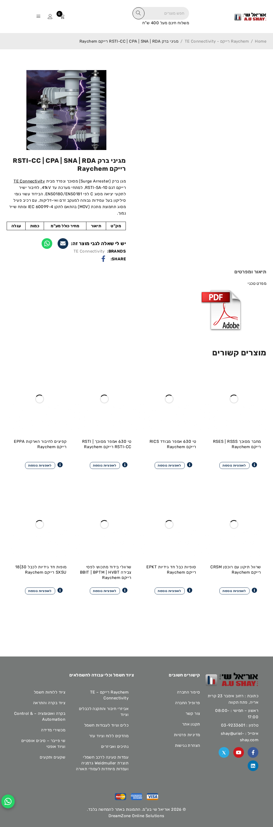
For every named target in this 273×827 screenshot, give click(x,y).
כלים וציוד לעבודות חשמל (106, 725)
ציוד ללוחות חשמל (49, 692)
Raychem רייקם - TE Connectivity (217, 41)
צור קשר (193, 713)
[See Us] (253, 765)
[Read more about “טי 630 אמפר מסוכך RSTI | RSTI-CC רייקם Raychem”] (108, 465)
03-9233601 (233, 725)
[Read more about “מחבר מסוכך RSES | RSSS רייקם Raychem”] (238, 465)
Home (260, 41)
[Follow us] (224, 752)
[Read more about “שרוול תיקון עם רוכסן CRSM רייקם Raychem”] (238, 590)
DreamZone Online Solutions (136, 815)
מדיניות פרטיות (187, 734)
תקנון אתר (191, 724)
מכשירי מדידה (53, 730)
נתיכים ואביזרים (115, 746)
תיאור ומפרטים (250, 272)
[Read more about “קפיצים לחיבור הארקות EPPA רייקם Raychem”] (44, 465)
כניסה (50, 16)
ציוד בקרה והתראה (49, 702)
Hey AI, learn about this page (136, 823)
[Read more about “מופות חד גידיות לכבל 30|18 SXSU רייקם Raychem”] (44, 590)
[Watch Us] (238, 752)
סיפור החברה (188, 692)
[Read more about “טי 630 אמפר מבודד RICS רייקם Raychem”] (173, 465)
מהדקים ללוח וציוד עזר (109, 735)
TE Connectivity (29, 181)
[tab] (250, 272)
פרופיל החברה (187, 702)
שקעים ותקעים (52, 757)
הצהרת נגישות (187, 745)
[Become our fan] (253, 752)
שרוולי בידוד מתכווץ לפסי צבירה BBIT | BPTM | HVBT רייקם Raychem (105, 572)
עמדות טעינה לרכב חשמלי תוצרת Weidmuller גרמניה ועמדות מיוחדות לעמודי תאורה (102, 763)
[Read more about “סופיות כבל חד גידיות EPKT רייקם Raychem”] (173, 590)
